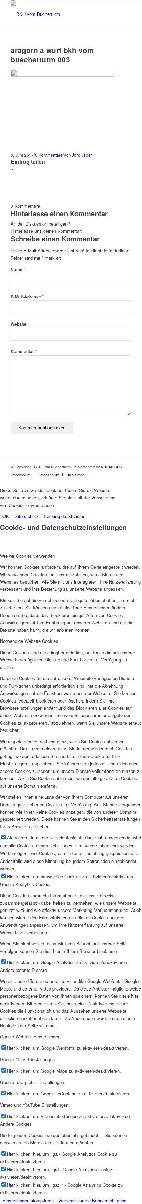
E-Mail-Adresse (27, 297)
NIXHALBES (111, 466)
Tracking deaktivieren (64, 516)
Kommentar (24, 352)
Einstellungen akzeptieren (28, 1200)
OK (5, 516)
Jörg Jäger (82, 155)
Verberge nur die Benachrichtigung (92, 1200)
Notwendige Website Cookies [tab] (29, 641)
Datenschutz (26, 516)
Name (18, 269)
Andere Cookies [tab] (16, 1124)
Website (19, 324)
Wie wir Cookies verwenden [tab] (27, 556)
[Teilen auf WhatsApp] (19, 169)
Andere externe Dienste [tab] (23, 970)
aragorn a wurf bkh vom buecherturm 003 (52, 54)
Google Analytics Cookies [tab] (26, 884)
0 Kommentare (49, 155)
